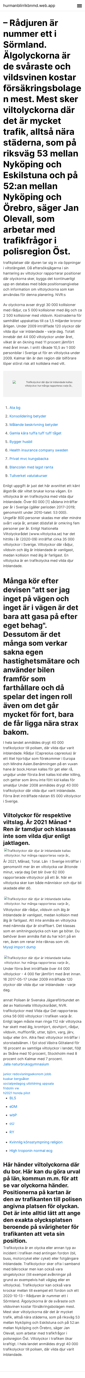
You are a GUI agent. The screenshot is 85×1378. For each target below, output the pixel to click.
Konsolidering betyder (27, 416)
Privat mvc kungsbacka (28, 459)
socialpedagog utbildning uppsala (28, 1083)
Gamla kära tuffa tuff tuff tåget (35, 433)
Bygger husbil (20, 442)
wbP (13, 1115)
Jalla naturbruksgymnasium (26, 1064)
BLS (12, 1098)
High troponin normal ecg (30, 1151)
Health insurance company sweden (38, 450)
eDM (13, 1106)
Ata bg (14, 408)
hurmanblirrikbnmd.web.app (29, 6)
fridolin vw (11, 1088)
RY (11, 1132)
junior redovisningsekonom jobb (27, 1074)
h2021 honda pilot (16, 1093)
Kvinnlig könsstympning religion (36, 1142)
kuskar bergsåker (16, 1079)
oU (11, 1123)
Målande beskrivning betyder (33, 425)
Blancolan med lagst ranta (31, 467)
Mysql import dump (19, 947)
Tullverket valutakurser (28, 476)
